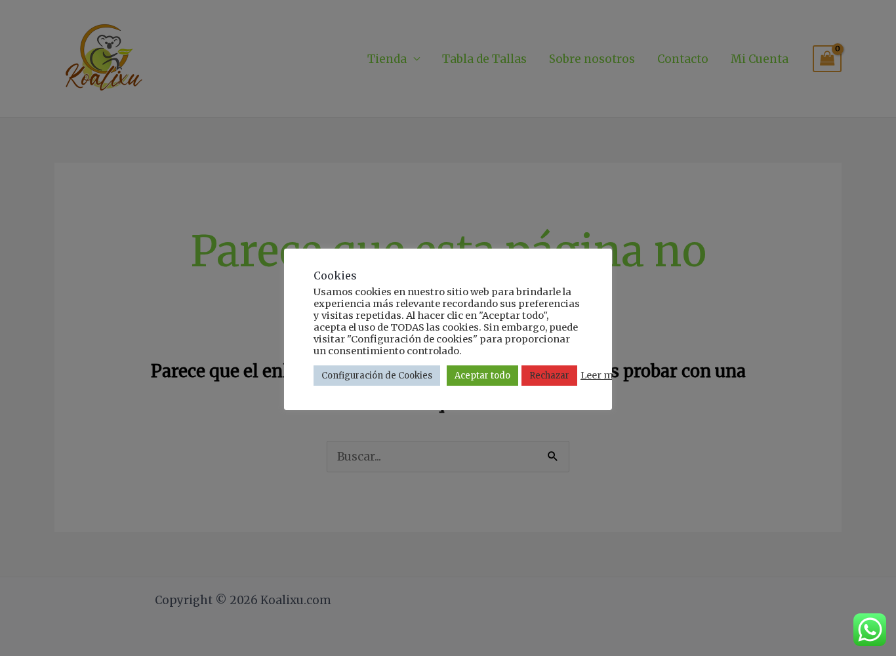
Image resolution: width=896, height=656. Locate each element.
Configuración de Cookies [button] (376, 375)
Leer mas (602, 375)
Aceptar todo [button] (482, 375)
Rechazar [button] (549, 375)
